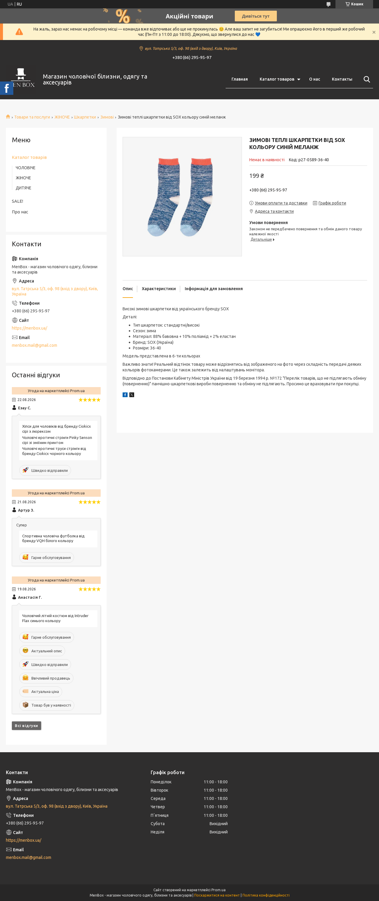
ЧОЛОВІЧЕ (26, 167)
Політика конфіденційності (266, 895)
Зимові (107, 117)
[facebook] (125, 395)
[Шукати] (365, 79)
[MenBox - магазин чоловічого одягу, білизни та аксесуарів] (21, 79)
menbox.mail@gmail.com (34, 345)
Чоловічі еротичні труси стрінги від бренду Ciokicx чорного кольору (54, 451)
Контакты (342, 79)
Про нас (20, 211)
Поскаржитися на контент (217, 895)
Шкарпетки (85, 117)
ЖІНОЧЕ (62, 117)
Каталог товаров (277, 79)
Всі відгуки (26, 725)
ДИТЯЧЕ (23, 188)
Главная (240, 79)
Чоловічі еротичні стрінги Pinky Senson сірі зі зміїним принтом (57, 440)
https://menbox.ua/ (29, 328)
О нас (314, 79)
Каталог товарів (29, 157)
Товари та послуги (32, 117)
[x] (131, 395)
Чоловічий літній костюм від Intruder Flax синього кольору (55, 618)
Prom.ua (218, 890)
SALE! (17, 201)
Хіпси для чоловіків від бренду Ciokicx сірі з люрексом (56, 428)
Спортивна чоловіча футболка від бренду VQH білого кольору (53, 538)
